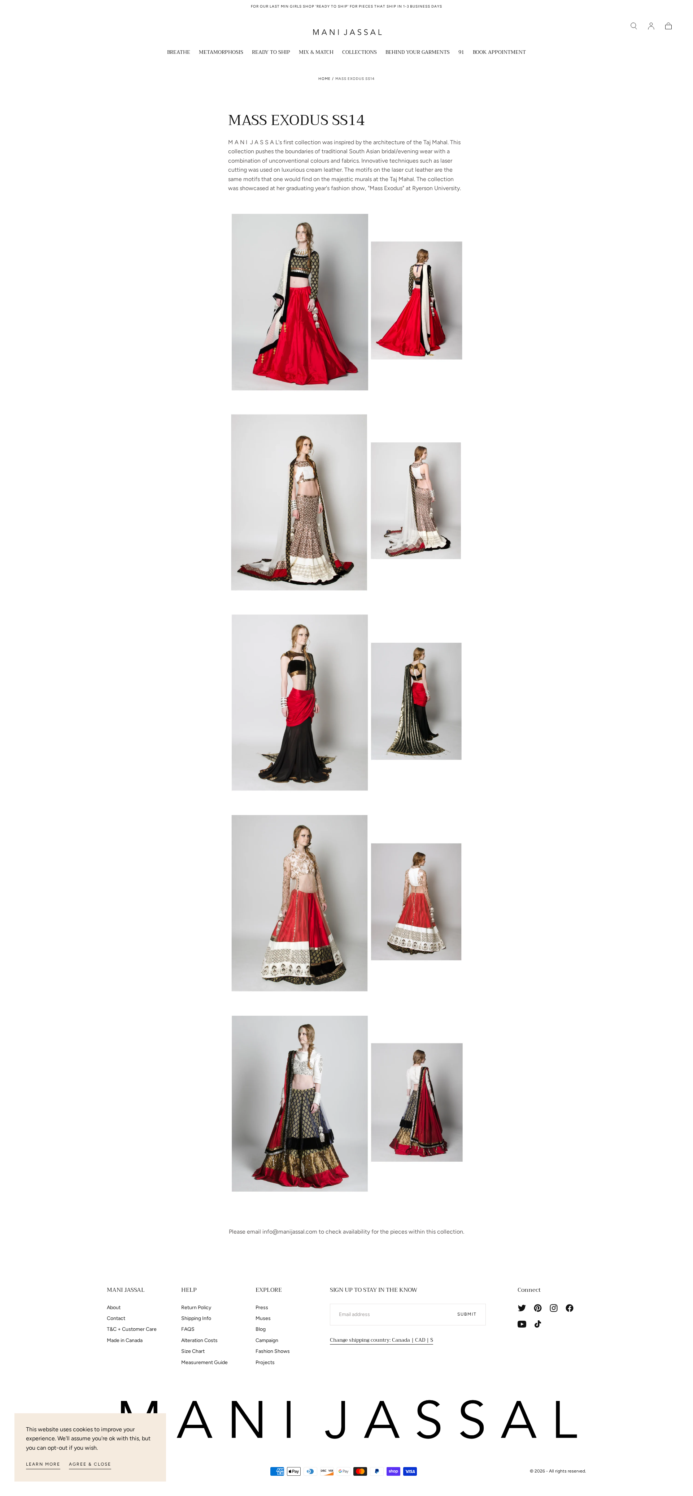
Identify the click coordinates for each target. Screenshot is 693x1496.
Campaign (267, 1340)
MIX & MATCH (316, 52)
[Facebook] (570, 1308)
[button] (633, 26)
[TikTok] (538, 1324)
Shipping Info (196, 1318)
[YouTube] (522, 1324)
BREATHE (178, 52)
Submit (467, 1314)
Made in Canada (125, 1340)
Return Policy (196, 1307)
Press (262, 1307)
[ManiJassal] (346, 1420)
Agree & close (90, 1464)
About (114, 1307)
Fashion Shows (273, 1351)
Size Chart (193, 1351)
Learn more (43, 1464)
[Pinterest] (538, 1308)
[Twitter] (522, 1308)
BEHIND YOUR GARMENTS (417, 52)
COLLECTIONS (359, 52)
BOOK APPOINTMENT (499, 52)
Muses (263, 1318)
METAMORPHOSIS (221, 52)
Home (324, 78)
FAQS (188, 1329)
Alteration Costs (199, 1340)
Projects (265, 1362)
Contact (116, 1318)
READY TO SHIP (271, 52)
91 (461, 52)
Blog (261, 1329)
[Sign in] (651, 26)
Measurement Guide (204, 1362)
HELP (189, 1290)
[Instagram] (554, 1308)
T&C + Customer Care (132, 1329)
